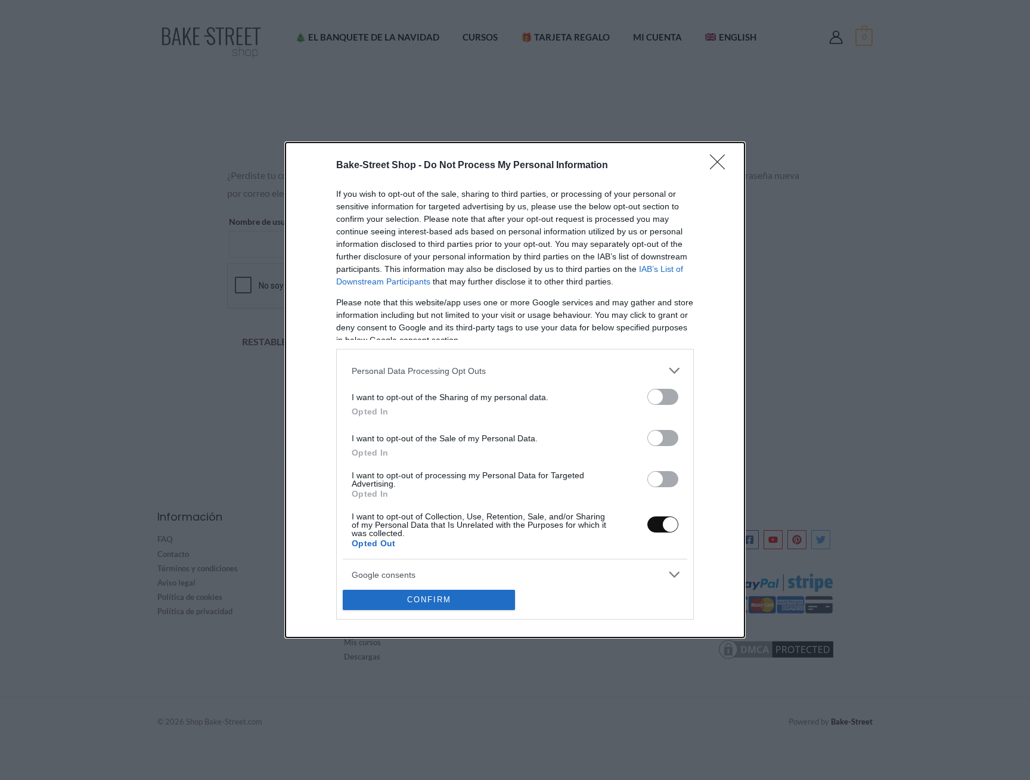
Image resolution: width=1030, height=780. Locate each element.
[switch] (662, 397)
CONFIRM (429, 599)
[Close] (721, 165)
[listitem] (515, 370)
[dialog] (515, 390)
